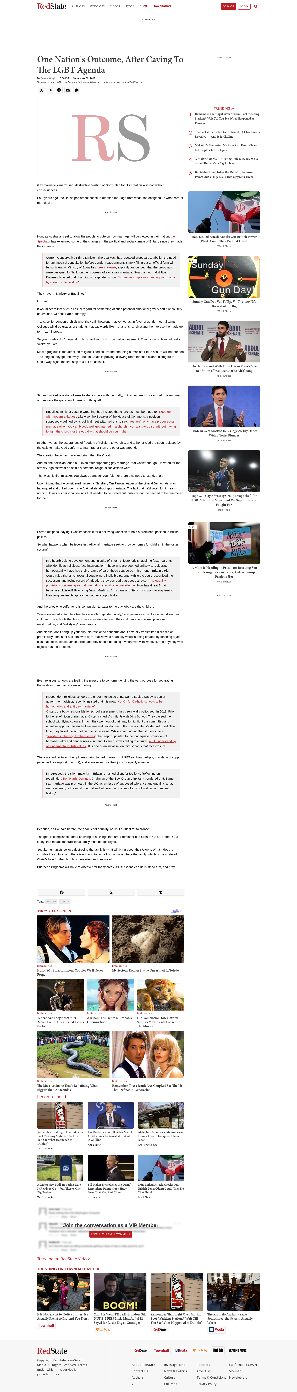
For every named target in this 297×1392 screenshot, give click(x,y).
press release (106, 267)
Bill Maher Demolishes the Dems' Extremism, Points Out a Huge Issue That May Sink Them (109, 1188)
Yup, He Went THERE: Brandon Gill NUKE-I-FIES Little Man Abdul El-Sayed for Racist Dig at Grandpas (120, 1318)
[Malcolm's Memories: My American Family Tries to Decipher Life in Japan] (161, 1115)
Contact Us (140, 1371)
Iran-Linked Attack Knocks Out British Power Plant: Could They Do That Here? (161, 1188)
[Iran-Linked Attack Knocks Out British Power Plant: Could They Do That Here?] (161, 1167)
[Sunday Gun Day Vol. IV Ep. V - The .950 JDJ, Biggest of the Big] (224, 277)
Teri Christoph (45, 1148)
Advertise (204, 1371)
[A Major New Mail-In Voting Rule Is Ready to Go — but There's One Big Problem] (60, 1167)
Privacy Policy (207, 1384)
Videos (115, 6)
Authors (78, 6)
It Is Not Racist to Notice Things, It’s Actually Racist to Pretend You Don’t (63, 1316)
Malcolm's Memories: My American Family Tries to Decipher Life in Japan (161, 1136)
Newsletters (238, 1377)
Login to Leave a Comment (110, 1234)
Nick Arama (94, 1197)
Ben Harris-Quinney (76, 778)
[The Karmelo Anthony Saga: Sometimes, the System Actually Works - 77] (233, 1292)
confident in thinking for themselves (71, 736)
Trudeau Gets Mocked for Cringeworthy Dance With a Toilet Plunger (224, 433)
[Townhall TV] (162, 6)
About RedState (143, 1365)
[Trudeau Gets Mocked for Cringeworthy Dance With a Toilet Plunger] (224, 406)
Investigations (174, 1365)
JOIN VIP (228, 6)
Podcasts (97, 6)
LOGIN (244, 6)
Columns (170, 1384)
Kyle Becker (94, 1144)
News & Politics (175, 1371)
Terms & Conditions (211, 1377)
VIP (134, 1384)
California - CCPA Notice (244, 1365)
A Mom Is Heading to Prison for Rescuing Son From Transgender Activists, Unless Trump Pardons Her (224, 572)
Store (129, 6)
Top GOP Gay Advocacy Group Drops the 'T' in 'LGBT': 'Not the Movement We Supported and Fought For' (224, 500)
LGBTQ (65, 901)
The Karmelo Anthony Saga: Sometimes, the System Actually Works (230, 1318)
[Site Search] (256, 6)
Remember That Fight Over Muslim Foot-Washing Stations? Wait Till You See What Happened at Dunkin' (60, 1138)
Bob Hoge (224, 509)
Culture (169, 1377)
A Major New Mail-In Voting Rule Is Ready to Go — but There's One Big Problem (59, 1188)
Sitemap (235, 1371)
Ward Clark (144, 1197)
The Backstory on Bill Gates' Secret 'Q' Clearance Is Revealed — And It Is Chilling (110, 1136)
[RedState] (51, 6)
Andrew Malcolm (147, 1144)
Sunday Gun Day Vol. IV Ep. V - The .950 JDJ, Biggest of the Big (224, 303)
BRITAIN (51, 901)
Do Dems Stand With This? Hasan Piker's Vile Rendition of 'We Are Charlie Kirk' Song (224, 368)
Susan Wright (48, 78)
